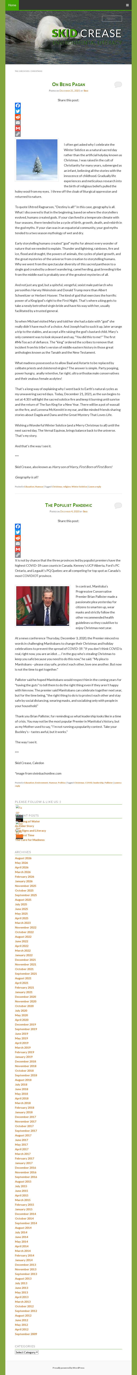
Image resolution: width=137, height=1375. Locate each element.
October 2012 (24, 1306)
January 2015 (23, 1209)
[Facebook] (68, 105)
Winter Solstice (79, 486)
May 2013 (21, 1292)
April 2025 (21, 918)
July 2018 (21, 1084)
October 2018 (24, 1070)
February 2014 (24, 1255)
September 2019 (26, 1029)
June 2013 (21, 1287)
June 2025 (21, 909)
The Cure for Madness (30, 839)
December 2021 (25, 959)
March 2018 (23, 1103)
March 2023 (23, 922)
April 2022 (21, 945)
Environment (41, 782)
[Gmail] (68, 128)
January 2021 (23, 992)
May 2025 (21, 913)
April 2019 (21, 1042)
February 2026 (24, 876)
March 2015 (23, 1200)
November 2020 (25, 1001)
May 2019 (21, 1038)
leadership (98, 782)
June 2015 (21, 1190)
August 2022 (23, 936)
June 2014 (21, 1237)
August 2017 (23, 1135)
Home (12, 5)
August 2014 (23, 1227)
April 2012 (21, 1329)
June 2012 (21, 1320)
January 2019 (23, 1056)
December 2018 (25, 1061)
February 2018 (24, 1107)
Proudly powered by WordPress (68, 1367)
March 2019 (23, 1047)
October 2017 (24, 1126)
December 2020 (25, 996)
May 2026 (21, 862)
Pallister (109, 782)
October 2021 (24, 969)
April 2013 (21, 1297)
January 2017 (23, 1163)
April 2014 (21, 1246)
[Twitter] (68, 111)
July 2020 (21, 1010)
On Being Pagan (68, 84)
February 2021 (24, 987)
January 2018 (23, 1112)
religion (67, 486)
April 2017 (21, 1149)
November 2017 (25, 1121)
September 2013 (26, 1273)
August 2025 (23, 899)
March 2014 (23, 1250)
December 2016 (25, 1167)
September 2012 (26, 1310)
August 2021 (23, 978)
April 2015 (21, 1195)
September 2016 (26, 1176)
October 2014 (24, 1218)
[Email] (68, 122)
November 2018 (25, 1066)
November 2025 (25, 885)
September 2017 (26, 1130)
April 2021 (21, 982)
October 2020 (24, 1006)
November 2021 (25, 964)
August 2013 (23, 1278)
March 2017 (23, 1153)
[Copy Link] (68, 134)
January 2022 (23, 955)
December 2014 (25, 1213)
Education (29, 486)
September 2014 (26, 1223)
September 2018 (26, 1075)
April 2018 (21, 1098)
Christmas (57, 486)
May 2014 (21, 1241)
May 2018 (21, 1093)
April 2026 (21, 867)
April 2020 (21, 1019)
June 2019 (21, 1033)
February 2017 (24, 1158)
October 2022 (24, 932)
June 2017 (21, 1140)
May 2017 (21, 1144)
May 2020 (21, 1015)
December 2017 (25, 1116)
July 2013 (21, 1283)
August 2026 (23, 858)
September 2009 (26, 1334)
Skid (86, 90)
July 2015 (21, 1186)
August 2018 (23, 1079)
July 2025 (21, 904)
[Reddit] (68, 117)
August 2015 (23, 1181)
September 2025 (26, 895)
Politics (61, 782)
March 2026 (23, 872)
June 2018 (21, 1089)
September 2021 (26, 973)
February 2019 (24, 1052)
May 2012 (21, 1324)
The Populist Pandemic (68, 505)
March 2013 (23, 1301)
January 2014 (23, 1260)
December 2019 (25, 1024)
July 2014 (21, 1232)
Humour (39, 486)
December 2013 (25, 1264)
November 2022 (25, 927)
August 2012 (23, 1315)
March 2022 (23, 950)
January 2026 (23, 881)
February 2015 (24, 1204)
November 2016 (25, 1172)
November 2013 (25, 1269)
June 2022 (21, 941)
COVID (88, 782)
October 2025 (24, 890)
